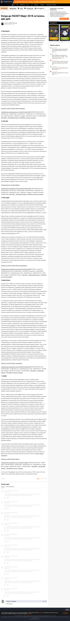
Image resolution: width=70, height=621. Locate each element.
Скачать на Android (54, 38)
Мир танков (22, 4)
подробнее (41, 612)
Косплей (42, 4)
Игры (53, 1)
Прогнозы (36, 4)
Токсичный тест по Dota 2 (51, 4)
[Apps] (12, 5)
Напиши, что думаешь (11, 601)
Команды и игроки (45, 1)
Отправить (46, 601)
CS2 (17, 4)
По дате (3, 486)
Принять (65, 613)
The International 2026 (21, 1)
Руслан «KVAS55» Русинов (11, 23)
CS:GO (3, 478)
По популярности (10, 486)
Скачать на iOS (64, 38)
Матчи (30, 1)
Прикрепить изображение (43, 601)
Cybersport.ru (32, 619)
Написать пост (64, 18)
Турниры (36, 1)
